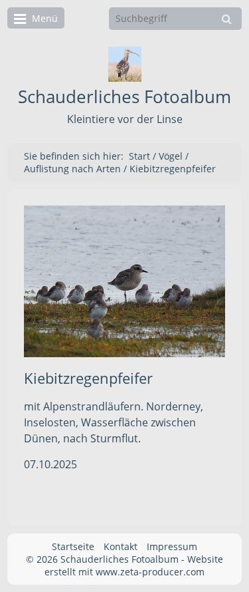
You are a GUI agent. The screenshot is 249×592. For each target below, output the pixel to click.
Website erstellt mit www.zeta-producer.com (133, 565)
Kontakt (120, 546)
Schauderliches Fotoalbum (124, 96)
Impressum (172, 546)
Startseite (73, 546)
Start (139, 156)
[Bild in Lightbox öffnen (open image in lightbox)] (124, 281)
